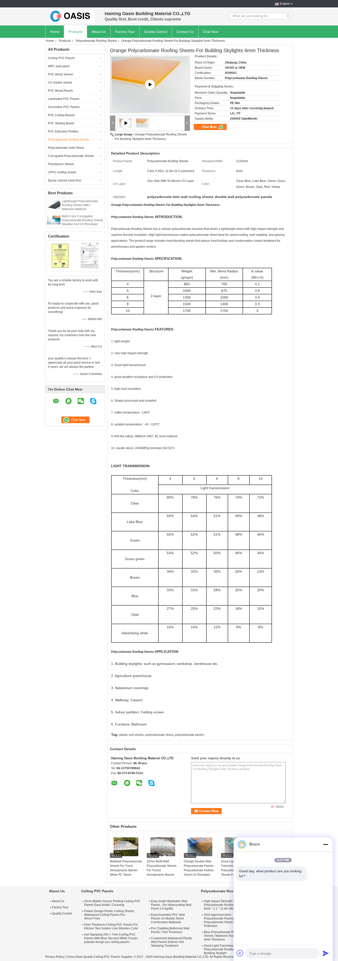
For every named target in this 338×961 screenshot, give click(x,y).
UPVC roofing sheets (62, 172)
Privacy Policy (54, 957)
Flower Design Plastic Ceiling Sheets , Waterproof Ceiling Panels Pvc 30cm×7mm (109, 914)
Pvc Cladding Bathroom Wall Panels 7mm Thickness (170, 930)
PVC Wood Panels (60, 90)
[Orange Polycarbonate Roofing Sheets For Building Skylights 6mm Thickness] (142, 123)
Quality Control (155, 32)
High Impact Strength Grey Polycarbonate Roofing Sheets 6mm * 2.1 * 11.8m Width (224, 904)
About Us (99, 32)
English (285, 3)
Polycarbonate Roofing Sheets (96, 41)
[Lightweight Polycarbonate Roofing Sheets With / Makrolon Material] (53, 204)
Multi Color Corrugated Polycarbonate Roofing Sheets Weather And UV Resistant (82, 220)
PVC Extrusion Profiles (63, 131)
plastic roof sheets (131, 735)
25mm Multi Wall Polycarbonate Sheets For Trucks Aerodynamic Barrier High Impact (161, 870)
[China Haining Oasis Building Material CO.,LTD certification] (60, 255)
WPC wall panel (59, 66)
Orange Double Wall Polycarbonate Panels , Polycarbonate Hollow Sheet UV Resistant (199, 868)
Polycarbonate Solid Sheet (66, 148)
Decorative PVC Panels (64, 107)
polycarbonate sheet (159, 735)
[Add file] (240, 953)
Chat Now (210, 32)
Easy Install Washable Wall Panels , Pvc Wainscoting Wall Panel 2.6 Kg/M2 (171, 904)
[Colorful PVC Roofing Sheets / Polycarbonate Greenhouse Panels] (150, 84)
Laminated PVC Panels (63, 99)
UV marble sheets (60, 82)
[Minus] (326, 844)
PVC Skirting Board (61, 123)
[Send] (326, 953)
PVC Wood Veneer (60, 74)
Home (54, 32)
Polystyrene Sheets (61, 164)
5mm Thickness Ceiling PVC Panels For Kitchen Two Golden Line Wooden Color (111, 926)
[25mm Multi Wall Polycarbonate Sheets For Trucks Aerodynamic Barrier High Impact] (162, 846)
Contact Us (185, 32)
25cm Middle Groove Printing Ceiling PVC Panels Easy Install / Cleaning (112, 903)
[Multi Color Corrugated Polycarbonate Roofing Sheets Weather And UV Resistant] (53, 219)
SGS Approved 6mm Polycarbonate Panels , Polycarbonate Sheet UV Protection (220, 920)
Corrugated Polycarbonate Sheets (71, 156)
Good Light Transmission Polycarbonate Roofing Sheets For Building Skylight (227, 949)
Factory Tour (125, 32)
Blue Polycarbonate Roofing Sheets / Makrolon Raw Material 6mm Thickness (225, 935)
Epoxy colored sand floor (64, 180)
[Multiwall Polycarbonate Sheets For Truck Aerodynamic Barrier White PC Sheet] (126, 846)
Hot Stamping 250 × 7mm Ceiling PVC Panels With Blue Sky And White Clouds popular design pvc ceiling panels (111, 938)
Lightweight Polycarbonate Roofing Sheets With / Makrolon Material (80, 205)
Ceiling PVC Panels (61, 58)
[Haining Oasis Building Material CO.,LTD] (72, 16)
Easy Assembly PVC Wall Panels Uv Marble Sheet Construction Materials (168, 918)
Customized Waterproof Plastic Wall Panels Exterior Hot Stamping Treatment (171, 942)
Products (75, 32)
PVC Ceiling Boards (61, 115)
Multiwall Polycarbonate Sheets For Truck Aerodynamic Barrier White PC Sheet (126, 868)
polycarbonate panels (189, 735)
